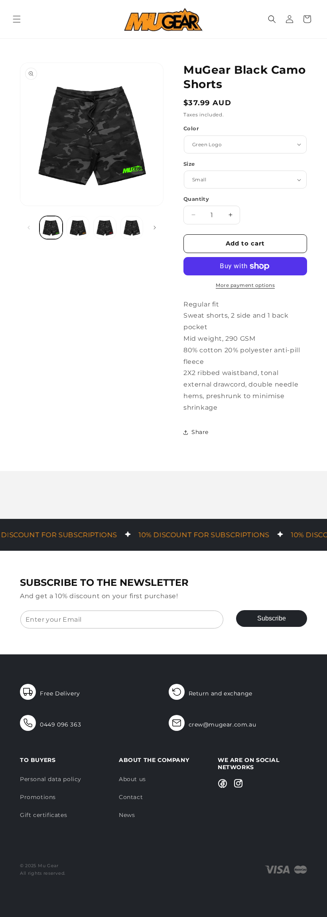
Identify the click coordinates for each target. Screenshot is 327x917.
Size (189, 164)
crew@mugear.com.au (222, 724)
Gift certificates (43, 815)
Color (191, 128)
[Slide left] (28, 227)
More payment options (245, 285)
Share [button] (200, 432)
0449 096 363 (60, 724)
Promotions (38, 797)
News (127, 815)
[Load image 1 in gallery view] (51, 227)
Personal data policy (50, 779)
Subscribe (271, 618)
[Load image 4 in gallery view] (132, 227)
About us (132, 779)
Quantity (196, 199)
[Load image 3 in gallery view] (104, 227)
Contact (131, 797)
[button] (17, 19)
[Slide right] (155, 227)
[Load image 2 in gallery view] (78, 227)
